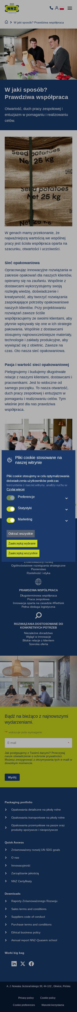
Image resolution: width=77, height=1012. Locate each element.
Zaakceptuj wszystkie (23, 553)
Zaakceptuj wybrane (22, 543)
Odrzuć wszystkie (20, 533)
